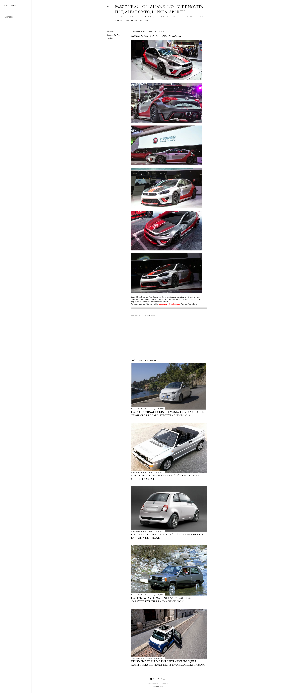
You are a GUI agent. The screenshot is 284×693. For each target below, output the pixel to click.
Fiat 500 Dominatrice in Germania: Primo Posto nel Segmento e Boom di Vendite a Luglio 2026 (167, 413)
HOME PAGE (120, 21)
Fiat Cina (110, 38)
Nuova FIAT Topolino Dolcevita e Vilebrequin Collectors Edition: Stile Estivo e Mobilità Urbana (168, 663)
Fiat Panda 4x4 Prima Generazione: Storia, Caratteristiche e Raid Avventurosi (161, 599)
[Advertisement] (169, 338)
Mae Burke (164, 683)
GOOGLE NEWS (132, 21)
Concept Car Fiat (113, 35)
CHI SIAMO (144, 21)
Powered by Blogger (159, 679)
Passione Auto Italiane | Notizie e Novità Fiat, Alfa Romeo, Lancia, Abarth (159, 9)
